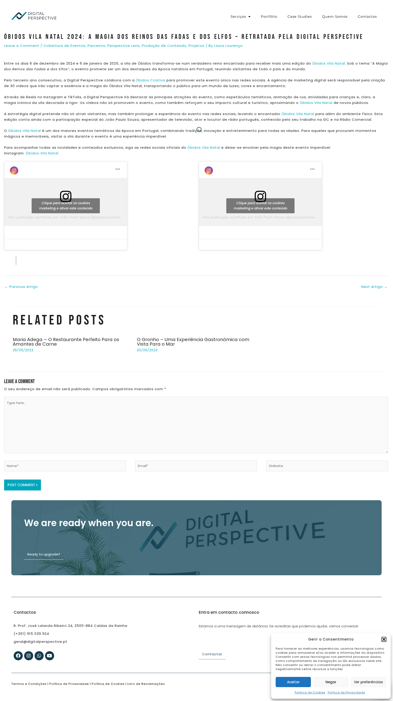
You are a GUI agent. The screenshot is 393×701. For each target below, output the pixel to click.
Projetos (196, 45)
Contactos (367, 16)
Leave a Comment (21, 45)
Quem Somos (335, 16)
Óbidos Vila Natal (328, 63)
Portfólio (269, 16)
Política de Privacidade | (70, 684)
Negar (330, 682)
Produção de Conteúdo (164, 45)
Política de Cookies (310, 692)
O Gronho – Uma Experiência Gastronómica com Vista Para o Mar (193, 341)
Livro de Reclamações (145, 684)
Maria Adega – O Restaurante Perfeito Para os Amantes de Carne (66, 341)
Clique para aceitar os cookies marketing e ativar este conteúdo (66, 206)
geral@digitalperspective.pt (40, 641)
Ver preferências (368, 682)
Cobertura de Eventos (64, 45)
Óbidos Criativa (150, 80)
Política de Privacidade (346, 692)
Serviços (238, 16)
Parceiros (96, 45)
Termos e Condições (29, 684)
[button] (384, 639)
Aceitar (293, 682)
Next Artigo (374, 286)
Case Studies (299, 16)
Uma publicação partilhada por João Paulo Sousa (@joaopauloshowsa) (66, 217)
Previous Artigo (21, 286)
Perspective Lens (123, 45)
